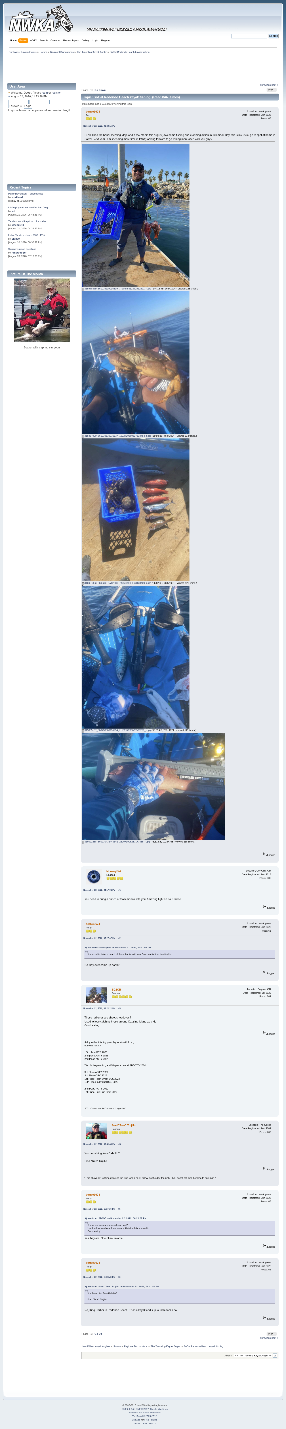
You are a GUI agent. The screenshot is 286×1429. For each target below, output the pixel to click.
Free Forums (150, 1420)
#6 (119, 1277)
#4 (119, 1144)
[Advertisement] (142, 67)
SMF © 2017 (142, 1409)
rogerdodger (19, 252)
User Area (17, 86)
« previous (265, 85)
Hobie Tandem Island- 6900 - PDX (26, 235)
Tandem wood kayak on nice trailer (27, 221)
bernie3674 (93, 111)
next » (274, 85)
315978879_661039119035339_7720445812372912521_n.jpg (117, 288)
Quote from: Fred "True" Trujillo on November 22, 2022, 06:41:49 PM (122, 1286)
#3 (119, 1008)
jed (13, 211)
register (56, 92)
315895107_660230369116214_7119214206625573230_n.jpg (117, 730)
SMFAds (136, 1420)
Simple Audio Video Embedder (144, 1412)
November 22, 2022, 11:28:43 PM (99, 1277)
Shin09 (16, 238)
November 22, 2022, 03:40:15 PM (99, 126)
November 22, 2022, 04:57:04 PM (99, 890)
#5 (119, 1209)
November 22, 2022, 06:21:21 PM (99, 1008)
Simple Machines (159, 1409)
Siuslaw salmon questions (22, 249)
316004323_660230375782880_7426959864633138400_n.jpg (117, 583)
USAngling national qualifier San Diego (28, 207)
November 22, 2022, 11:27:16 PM (99, 1209)
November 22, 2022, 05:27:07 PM (99, 938)
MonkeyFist (113, 871)
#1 (119, 890)
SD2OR (116, 989)
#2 (119, 938)
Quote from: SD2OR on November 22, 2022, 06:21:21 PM (115, 1218)
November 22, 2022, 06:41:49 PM (99, 1144)
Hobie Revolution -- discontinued (25, 193)
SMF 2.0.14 (128, 1409)
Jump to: (228, 1355)
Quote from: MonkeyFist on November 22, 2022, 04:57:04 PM (118, 947)
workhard (17, 197)
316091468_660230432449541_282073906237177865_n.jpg (117, 841)
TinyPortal (137, 1416)
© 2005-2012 (150, 1416)
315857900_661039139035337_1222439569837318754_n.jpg (117, 435)
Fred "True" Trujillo (123, 1125)
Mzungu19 (18, 225)
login (45, 92)
